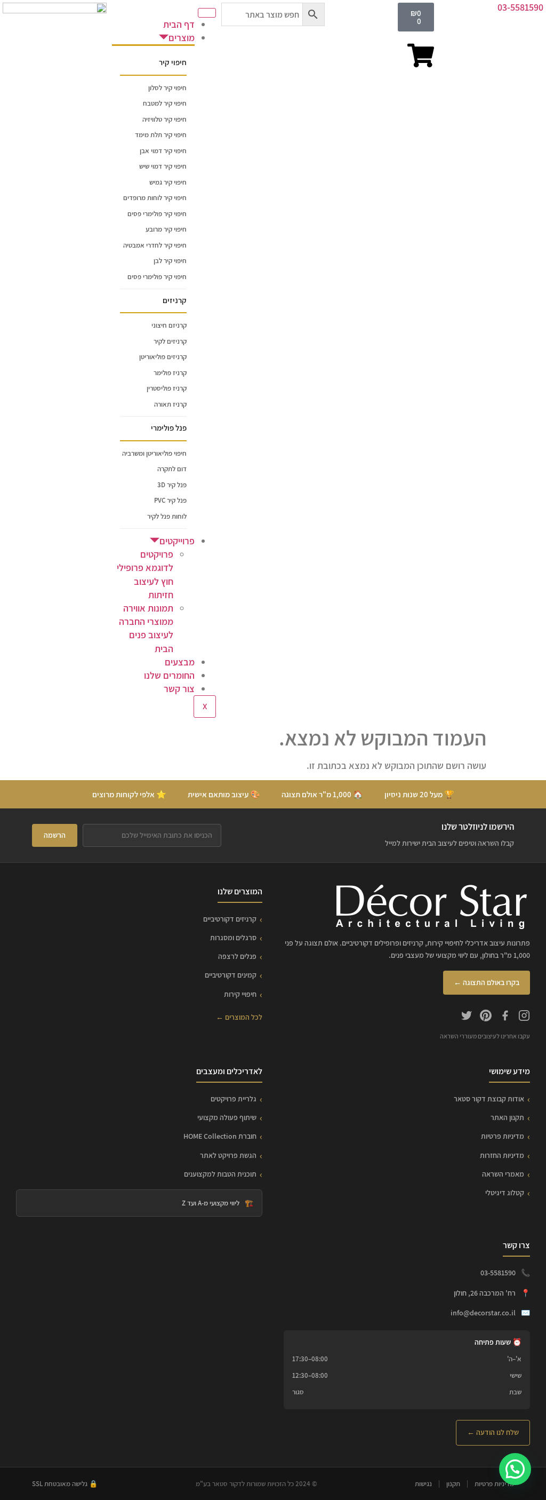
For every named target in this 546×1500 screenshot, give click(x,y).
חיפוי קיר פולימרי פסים (157, 213)
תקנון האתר (507, 1117)
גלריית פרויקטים (233, 1099)
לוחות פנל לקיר (167, 516)
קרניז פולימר (170, 372)
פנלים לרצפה (237, 956)
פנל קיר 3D (172, 484)
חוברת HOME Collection (219, 1136)
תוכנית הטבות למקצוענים (220, 1174)
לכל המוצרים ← (239, 1017)
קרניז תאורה (170, 404)
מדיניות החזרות (502, 1155)
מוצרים (181, 37)
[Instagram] (524, 1017)
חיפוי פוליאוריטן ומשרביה (154, 453)
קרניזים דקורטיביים (229, 919)
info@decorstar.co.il (483, 1313)
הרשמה (55, 835)
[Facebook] (505, 1017)
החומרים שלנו (169, 675)
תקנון (453, 1483)
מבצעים (180, 662)
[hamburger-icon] (207, 13)
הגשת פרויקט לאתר (228, 1155)
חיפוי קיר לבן (170, 260)
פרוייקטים (177, 541)
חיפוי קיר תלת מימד (161, 134)
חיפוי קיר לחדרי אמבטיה (155, 245)
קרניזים (175, 300)
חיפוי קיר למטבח (165, 103)
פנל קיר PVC (170, 500)
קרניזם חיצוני (169, 325)
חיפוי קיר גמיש (168, 182)
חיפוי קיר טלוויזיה (164, 119)
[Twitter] (466, 1017)
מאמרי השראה (503, 1174)
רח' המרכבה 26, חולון (485, 1293)
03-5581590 (520, 7)
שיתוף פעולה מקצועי (226, 1117)
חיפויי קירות (240, 994)
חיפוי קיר (173, 62)
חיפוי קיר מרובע (166, 229)
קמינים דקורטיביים (230, 975)
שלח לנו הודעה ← (493, 1432)
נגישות (423, 1483)
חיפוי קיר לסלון (167, 87)
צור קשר (179, 688)
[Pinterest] (486, 1017)
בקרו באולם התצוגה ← (486, 982)
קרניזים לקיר (170, 341)
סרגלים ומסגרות (233, 937)
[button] (515, 1469)
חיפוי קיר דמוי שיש (163, 166)
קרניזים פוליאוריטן (163, 356)
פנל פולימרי (169, 428)
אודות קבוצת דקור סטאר (489, 1099)
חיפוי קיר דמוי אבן (163, 150)
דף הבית (179, 24)
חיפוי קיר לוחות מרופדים (155, 197)
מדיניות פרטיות (502, 1136)
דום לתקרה (172, 468)
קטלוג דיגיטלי (504, 1192)
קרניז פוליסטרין (167, 388)
